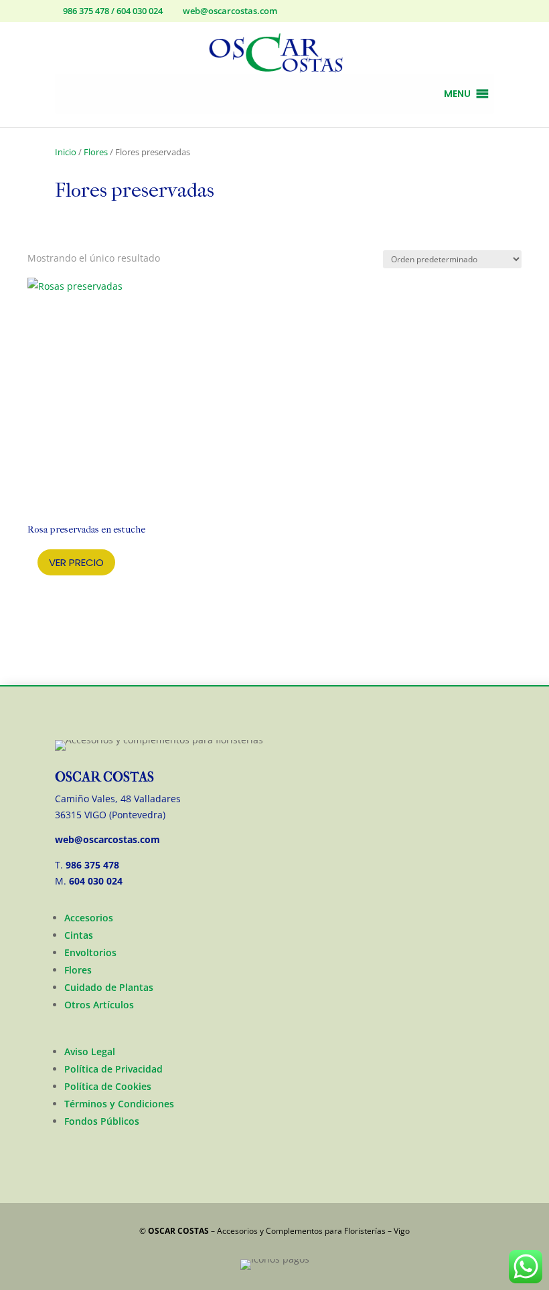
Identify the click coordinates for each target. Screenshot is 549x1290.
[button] (457, 94)
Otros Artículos (99, 1004)
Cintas (78, 935)
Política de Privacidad (113, 1069)
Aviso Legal (89, 1051)
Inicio (65, 152)
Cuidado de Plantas (108, 987)
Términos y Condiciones (119, 1103)
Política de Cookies (107, 1086)
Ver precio (76, 562)
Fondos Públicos (101, 1121)
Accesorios (88, 917)
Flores (96, 152)
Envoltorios (90, 952)
